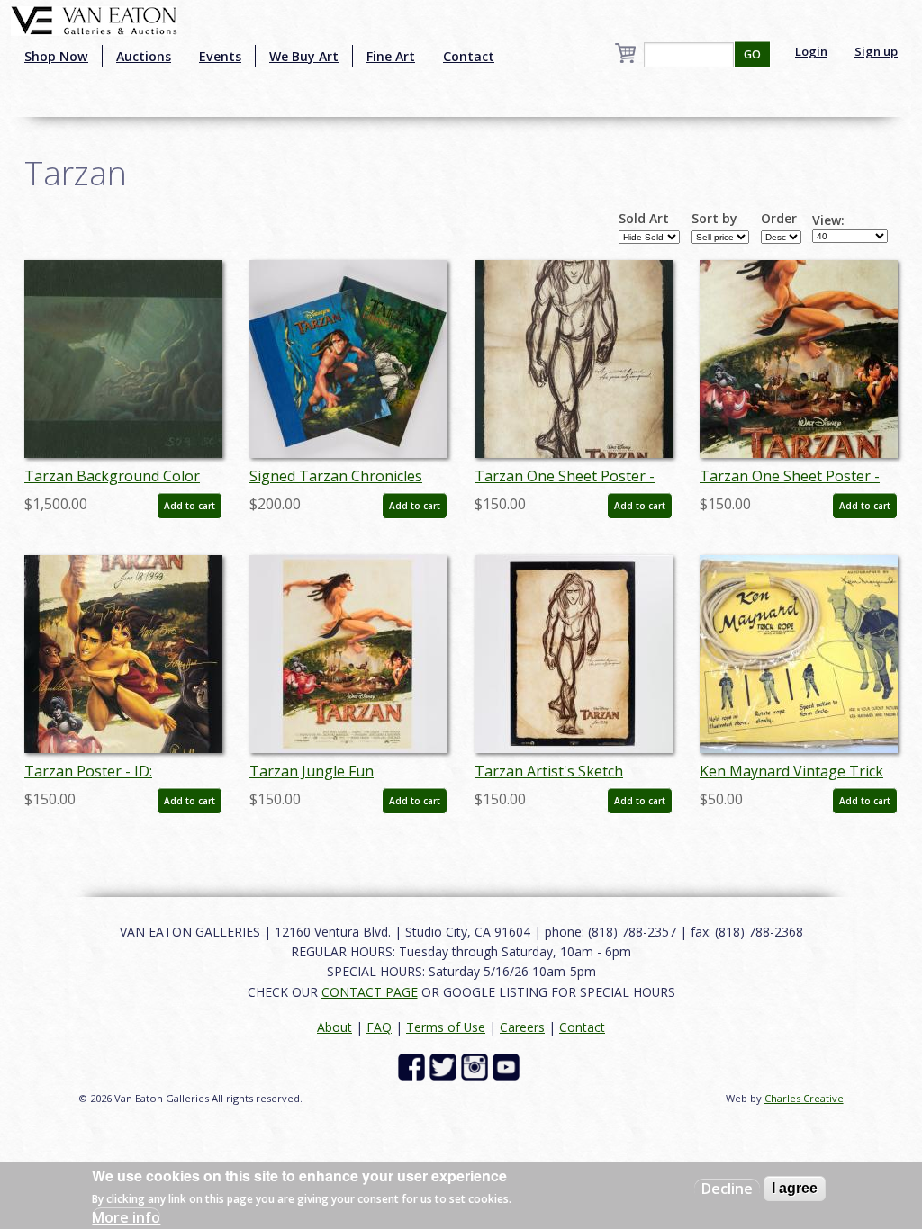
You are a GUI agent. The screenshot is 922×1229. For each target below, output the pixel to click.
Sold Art (644, 218)
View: (828, 220)
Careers (522, 1027)
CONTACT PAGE (369, 991)
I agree (795, 1188)
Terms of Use (445, 1027)
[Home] (94, 19)
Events (220, 56)
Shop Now (56, 56)
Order (779, 218)
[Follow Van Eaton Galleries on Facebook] (413, 1065)
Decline (727, 1188)
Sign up (876, 51)
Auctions (143, 56)
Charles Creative (804, 1098)
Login (811, 51)
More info (126, 1217)
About (334, 1027)
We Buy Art (304, 56)
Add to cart (189, 505)
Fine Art (390, 56)
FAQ (379, 1027)
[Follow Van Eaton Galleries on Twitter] (445, 1065)
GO (752, 54)
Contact (468, 56)
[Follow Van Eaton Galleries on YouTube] (508, 1065)
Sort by (714, 218)
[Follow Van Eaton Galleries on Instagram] (477, 1065)
